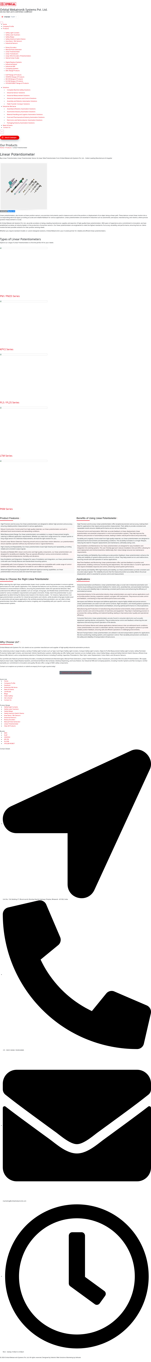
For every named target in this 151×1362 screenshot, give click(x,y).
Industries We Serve (9, 106)
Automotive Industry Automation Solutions (21, 112)
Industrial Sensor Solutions (16, 93)
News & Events (8, 125)
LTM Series (6, 455)
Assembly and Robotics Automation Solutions (22, 101)
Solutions (6, 87)
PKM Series (6, 509)
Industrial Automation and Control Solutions (21, 98)
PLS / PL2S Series (9, 402)
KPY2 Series (6, 349)
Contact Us (6, 127)
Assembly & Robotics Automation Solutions (21, 109)
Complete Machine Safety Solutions (18, 90)
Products (6, 28)
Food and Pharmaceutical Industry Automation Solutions (26, 117)
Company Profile (8, 26)
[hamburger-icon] (1, 22)
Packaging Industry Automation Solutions (21, 123)
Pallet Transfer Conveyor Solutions (18, 104)
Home (5, 24)
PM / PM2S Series (10, 296)
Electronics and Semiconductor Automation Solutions (24, 120)
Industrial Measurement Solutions (18, 95)
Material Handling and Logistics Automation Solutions (25, 114)
